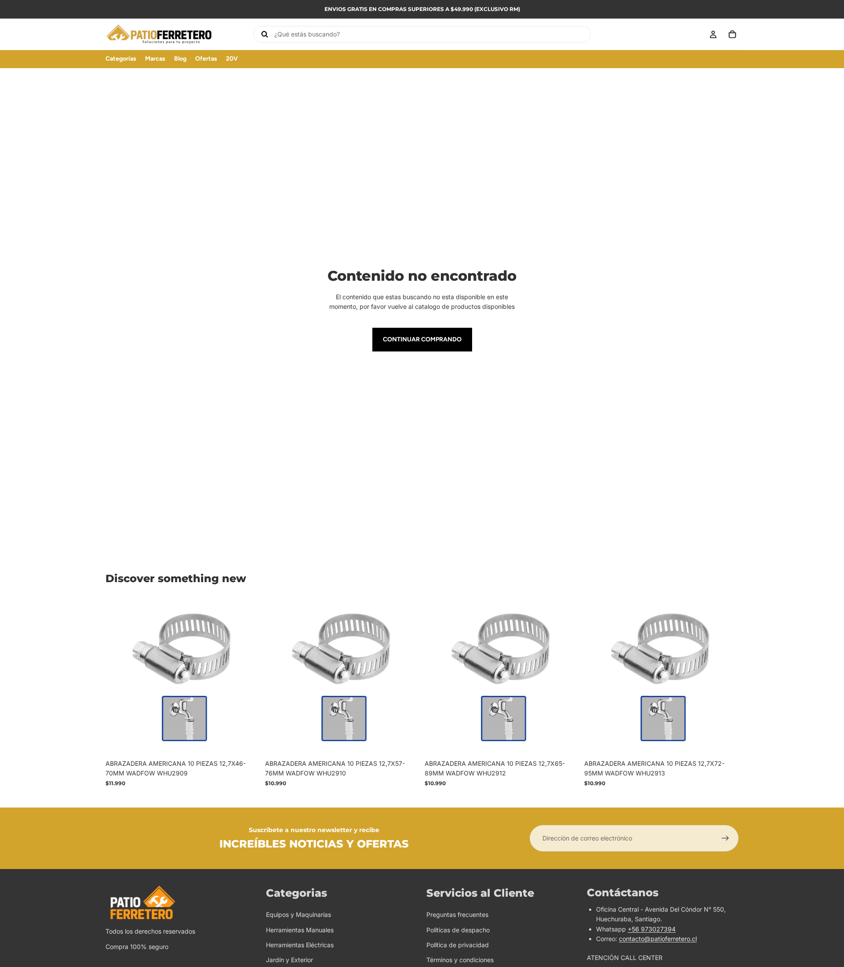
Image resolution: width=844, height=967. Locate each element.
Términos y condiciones (460, 960)
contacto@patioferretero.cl (658, 938)
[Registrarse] (725, 838)
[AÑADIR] (246, 742)
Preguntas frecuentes (457, 914)
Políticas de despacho (458, 930)
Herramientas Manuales (300, 930)
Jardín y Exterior (289, 960)
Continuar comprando (422, 339)
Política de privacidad (457, 945)
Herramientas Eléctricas (300, 945)
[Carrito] (732, 34)
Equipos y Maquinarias (298, 914)
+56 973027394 (652, 929)
